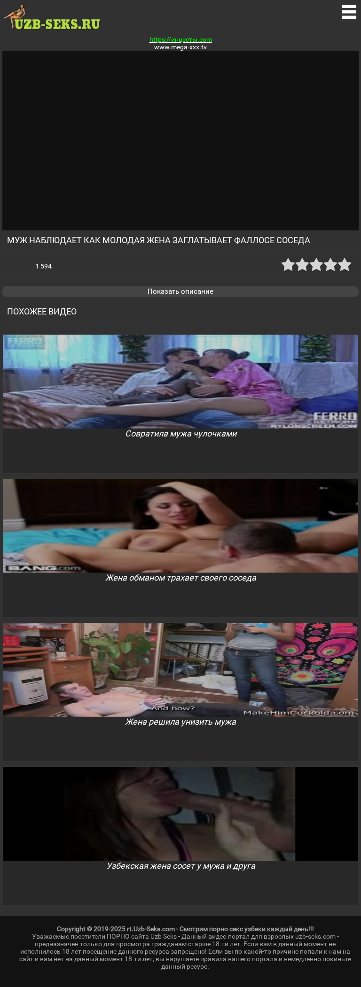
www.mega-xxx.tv (180, 47)
